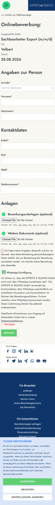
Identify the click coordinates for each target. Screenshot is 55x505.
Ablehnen (27, 489)
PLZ (3, 155)
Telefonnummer (10, 184)
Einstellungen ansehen (27, 497)
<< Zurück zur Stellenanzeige (16, 15)
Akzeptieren (27, 481)
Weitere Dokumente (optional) (28, 233)
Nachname (7, 111)
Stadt (4, 169)
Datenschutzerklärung (12, 321)
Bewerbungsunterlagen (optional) (30, 214)
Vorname (6, 96)
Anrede (6, 82)
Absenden (9, 332)
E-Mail (5, 140)
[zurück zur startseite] (41, 5)
